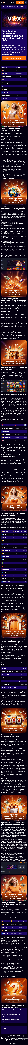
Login (12, 2)
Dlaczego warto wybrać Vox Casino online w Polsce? (13, 6)
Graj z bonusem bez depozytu (14, 58)
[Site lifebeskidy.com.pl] (5, 2)
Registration (20, 2)
